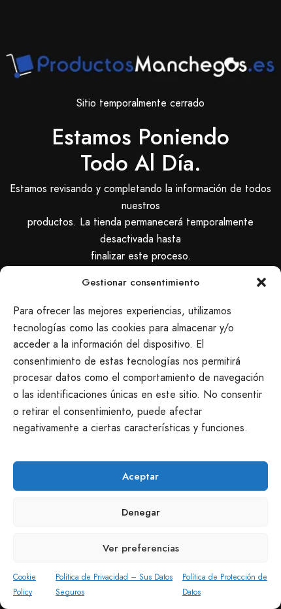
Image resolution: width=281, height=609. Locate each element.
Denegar (141, 512)
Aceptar (140, 476)
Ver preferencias (141, 548)
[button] (261, 282)
